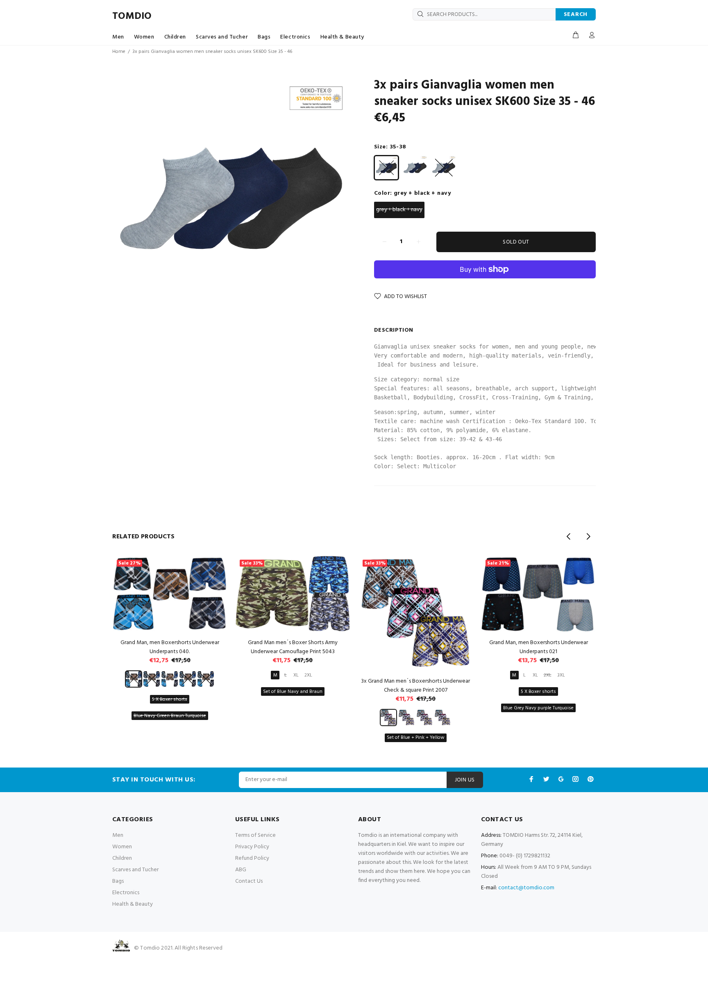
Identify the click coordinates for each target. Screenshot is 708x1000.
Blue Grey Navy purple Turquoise (538, 708)
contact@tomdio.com (526, 888)
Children (175, 37)
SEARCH (576, 14)
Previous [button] (568, 536)
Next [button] (588, 536)
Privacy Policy (252, 847)
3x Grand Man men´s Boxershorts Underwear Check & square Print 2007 (415, 686)
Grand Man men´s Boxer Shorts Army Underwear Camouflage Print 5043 (293, 647)
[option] (169, 628)
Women (144, 37)
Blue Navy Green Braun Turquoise (170, 716)
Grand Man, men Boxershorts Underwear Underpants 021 (538, 647)
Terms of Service (255, 835)
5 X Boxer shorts (169, 699)
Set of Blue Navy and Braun (292, 692)
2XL (308, 675)
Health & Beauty (342, 37)
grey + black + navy (399, 209)
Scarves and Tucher (222, 37)
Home (118, 52)
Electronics (295, 37)
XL (296, 675)
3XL (561, 675)
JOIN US (465, 780)
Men (118, 37)
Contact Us (249, 881)
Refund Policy (252, 858)
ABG (240, 870)
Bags (264, 37)
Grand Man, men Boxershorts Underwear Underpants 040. (169, 647)
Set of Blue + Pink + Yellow (416, 737)
